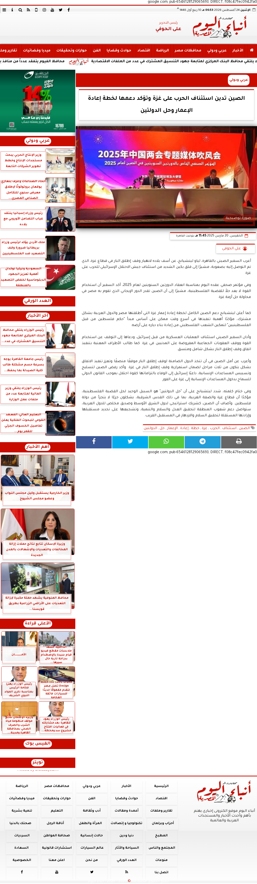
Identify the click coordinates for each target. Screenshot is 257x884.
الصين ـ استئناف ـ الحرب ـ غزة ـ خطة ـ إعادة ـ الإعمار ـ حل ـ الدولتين (197, 429)
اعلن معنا (57, 860)
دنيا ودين (126, 836)
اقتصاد (143, 51)
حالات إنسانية (91, 836)
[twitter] (60, 10)
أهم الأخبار (37, 447)
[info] (12, 10)
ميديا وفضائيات (36, 51)
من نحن (91, 860)
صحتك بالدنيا (20, 823)
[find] (20, 10)
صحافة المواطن (56, 836)
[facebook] (69, 10)
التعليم (57, 811)
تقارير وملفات (161, 811)
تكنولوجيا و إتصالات (126, 823)
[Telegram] (202, 442)
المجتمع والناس (162, 848)
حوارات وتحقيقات (71, 51)
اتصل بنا (161, 872)
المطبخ (161, 836)
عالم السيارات (92, 848)
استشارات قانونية (57, 848)
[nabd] (36, 10)
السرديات (22, 836)
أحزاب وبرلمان (163, 823)
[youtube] (52, 10)
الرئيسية (161, 786)
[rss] (28, 10)
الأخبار (238, 51)
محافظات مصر (188, 51)
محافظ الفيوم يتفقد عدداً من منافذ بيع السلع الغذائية (52, 62)
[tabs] (4, 10)
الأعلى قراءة (38, 623)
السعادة (21, 848)
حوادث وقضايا (119, 51)
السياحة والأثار (127, 848)
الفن (97, 51)
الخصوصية (22, 860)
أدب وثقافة (92, 811)
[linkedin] (44, 10)
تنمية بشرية (22, 811)
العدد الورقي (37, 301)
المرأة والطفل (90, 823)
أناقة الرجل (55, 823)
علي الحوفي (231, 249)
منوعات (161, 860)
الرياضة (162, 51)
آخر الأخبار (37, 316)
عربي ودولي (217, 51)
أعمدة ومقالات (127, 811)
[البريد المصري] (37, 101)
